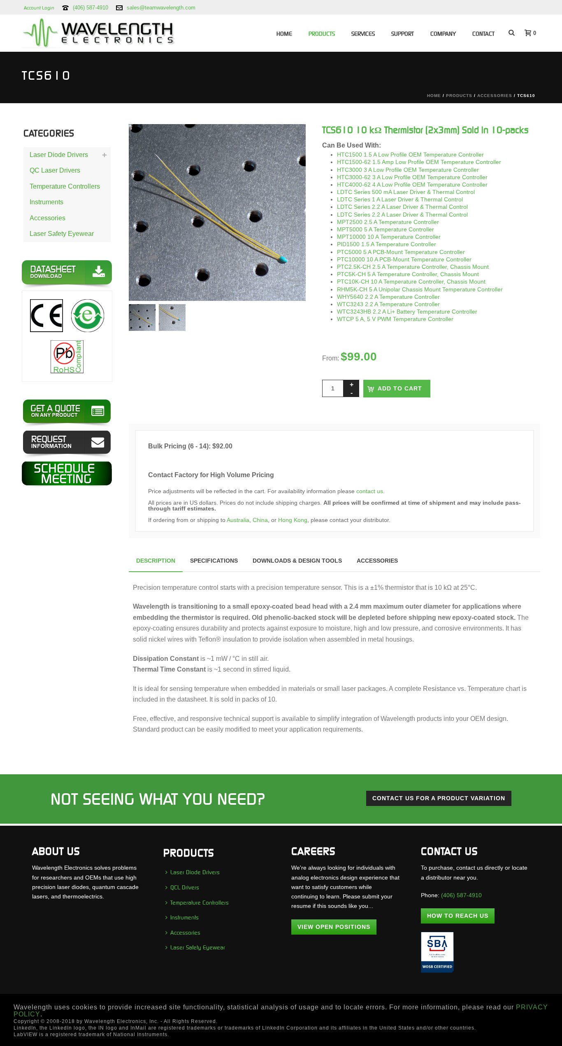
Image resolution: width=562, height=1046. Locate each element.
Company (443, 33)
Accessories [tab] (377, 560)
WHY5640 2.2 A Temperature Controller (388, 296)
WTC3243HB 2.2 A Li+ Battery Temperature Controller (407, 311)
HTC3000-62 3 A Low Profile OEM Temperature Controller (412, 177)
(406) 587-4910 (90, 8)
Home (284, 33)
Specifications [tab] (214, 560)
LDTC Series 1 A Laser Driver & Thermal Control (400, 199)
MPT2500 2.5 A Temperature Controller (388, 222)
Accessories (494, 95)
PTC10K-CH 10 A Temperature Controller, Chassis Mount (411, 281)
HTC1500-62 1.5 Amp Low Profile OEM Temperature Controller (419, 162)
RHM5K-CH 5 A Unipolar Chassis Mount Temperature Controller (420, 289)
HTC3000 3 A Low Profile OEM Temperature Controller (408, 169)
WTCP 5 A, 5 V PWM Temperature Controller (395, 319)
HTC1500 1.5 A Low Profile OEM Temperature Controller (410, 154)
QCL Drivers (184, 887)
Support (402, 33)
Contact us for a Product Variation (438, 798)
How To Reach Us (457, 915)
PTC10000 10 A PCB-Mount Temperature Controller (404, 259)
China (260, 520)
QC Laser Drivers (55, 170)
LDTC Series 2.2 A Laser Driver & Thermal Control (402, 206)
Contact (483, 33)
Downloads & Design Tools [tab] (297, 560)
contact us (369, 491)
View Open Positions (333, 927)
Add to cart (400, 388)
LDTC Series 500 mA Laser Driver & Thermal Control (406, 192)
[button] (289, 141)
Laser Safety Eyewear (62, 233)
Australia (238, 520)
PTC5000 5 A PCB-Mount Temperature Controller (401, 252)
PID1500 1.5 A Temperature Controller (386, 244)
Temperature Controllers (65, 186)
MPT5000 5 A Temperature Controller (385, 229)
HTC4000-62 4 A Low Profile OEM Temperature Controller (412, 184)
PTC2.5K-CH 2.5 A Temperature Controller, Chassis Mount (413, 266)
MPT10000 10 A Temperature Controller (389, 236)
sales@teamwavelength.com (161, 8)
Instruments (46, 202)
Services (363, 33)
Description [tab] (155, 560)
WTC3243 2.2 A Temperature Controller (388, 304)
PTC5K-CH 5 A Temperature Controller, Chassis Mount (408, 274)
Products (322, 33)
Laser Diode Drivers (59, 154)
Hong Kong (292, 520)
